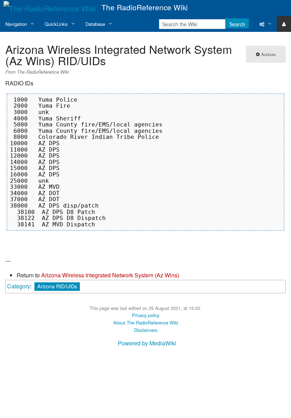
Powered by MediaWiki (147, 343)
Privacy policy (145, 315)
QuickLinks (56, 24)
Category (18, 286)
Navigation (16, 24)
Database (95, 24)
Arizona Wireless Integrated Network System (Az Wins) (110, 275)
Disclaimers (145, 330)
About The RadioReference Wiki (145, 322)
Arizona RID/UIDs (57, 286)
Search (237, 24)
